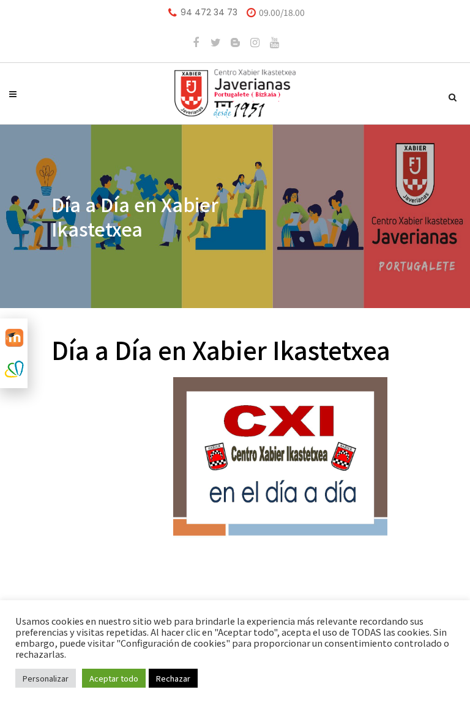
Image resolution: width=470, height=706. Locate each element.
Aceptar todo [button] (113, 678)
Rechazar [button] (173, 678)
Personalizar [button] (46, 678)
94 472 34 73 (209, 12)
